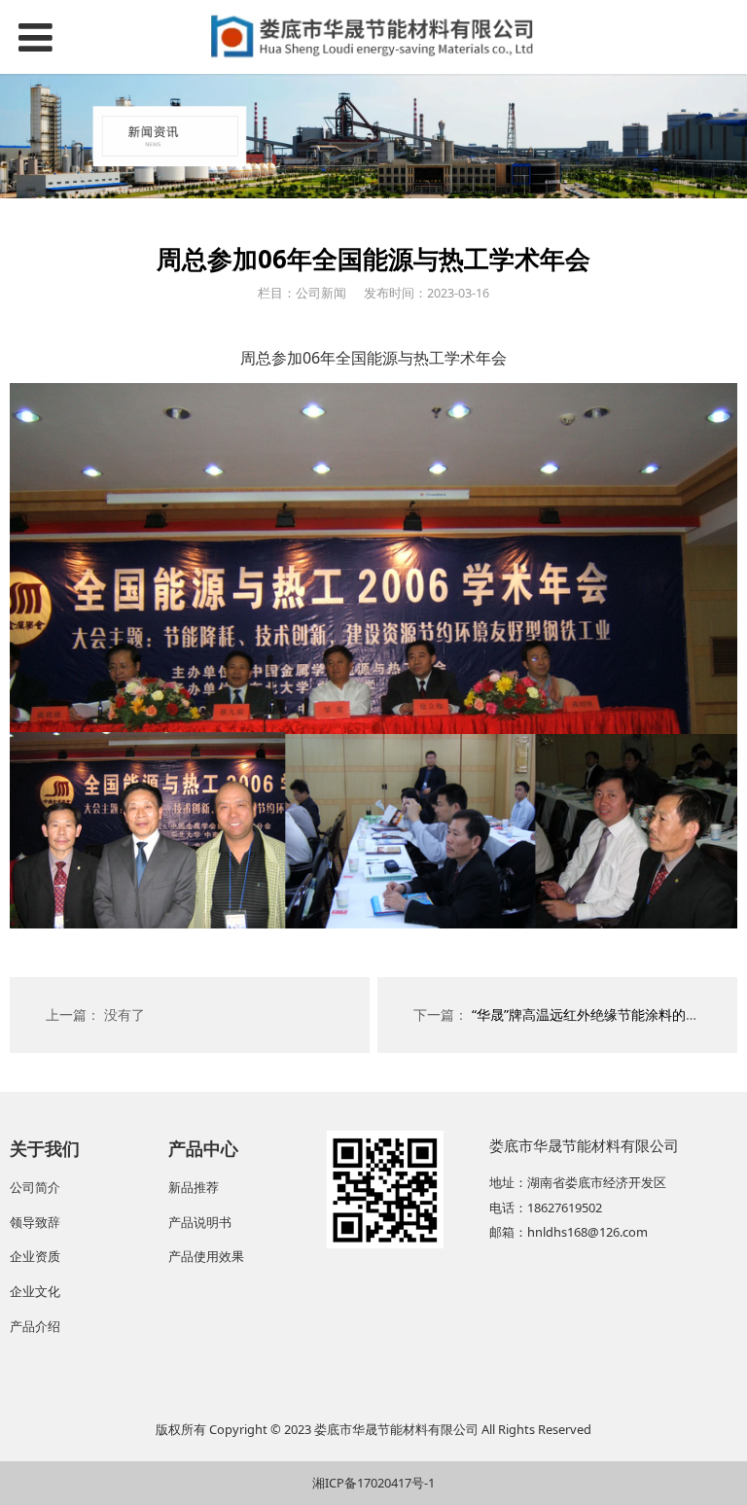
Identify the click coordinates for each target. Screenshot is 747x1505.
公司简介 (35, 1187)
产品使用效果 (206, 1256)
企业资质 (35, 1256)
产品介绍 (35, 1326)
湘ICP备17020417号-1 (373, 1482)
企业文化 (35, 1291)
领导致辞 (35, 1222)
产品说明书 (199, 1222)
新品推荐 (193, 1187)
